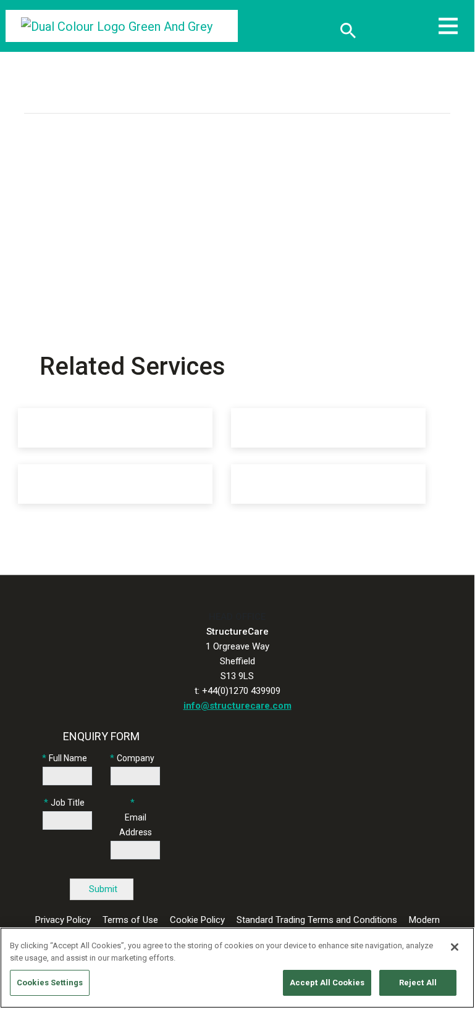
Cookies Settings (50, 982)
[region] (237, 967)
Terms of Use (130, 919)
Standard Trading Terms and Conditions (317, 919)
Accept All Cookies (327, 982)
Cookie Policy (197, 919)
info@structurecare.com (237, 705)
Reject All (418, 982)
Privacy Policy (63, 919)
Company (135, 758)
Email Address (135, 824)
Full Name (68, 758)
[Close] (454, 947)
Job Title (68, 803)
